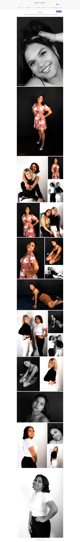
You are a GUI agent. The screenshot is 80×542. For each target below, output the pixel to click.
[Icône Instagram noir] (43, 539)
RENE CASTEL (40, 3)
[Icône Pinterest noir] (41, 539)
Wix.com (45, 540)
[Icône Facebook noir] (36, 539)
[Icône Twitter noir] (38, 539)
